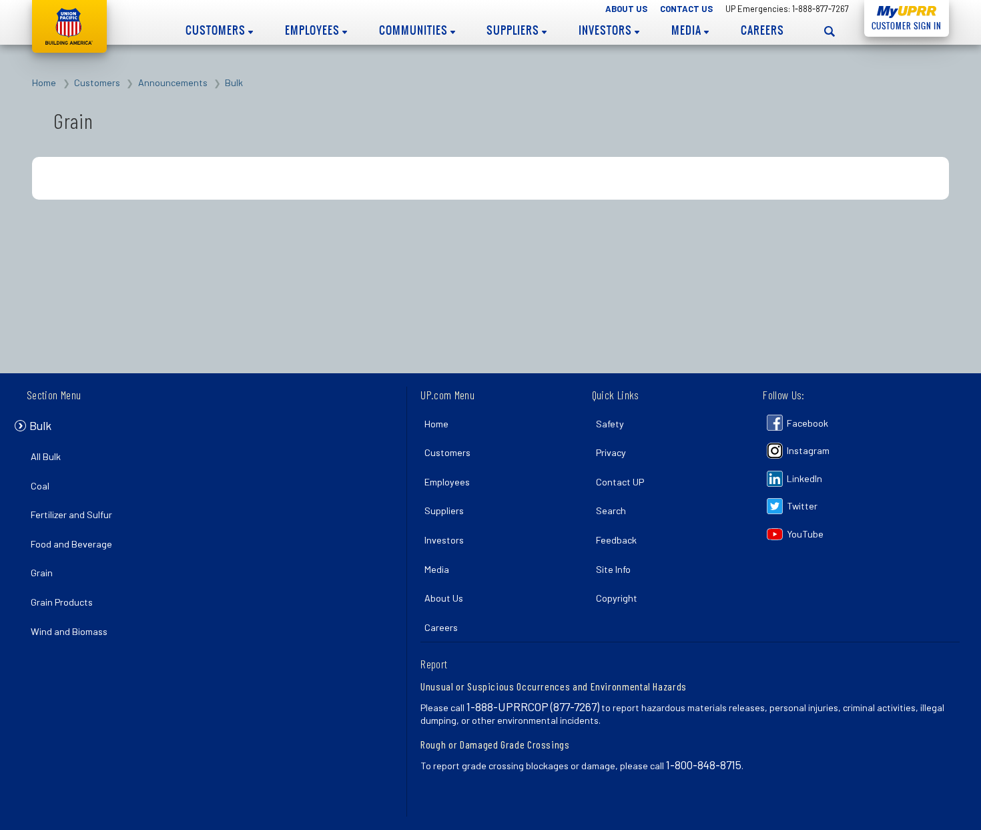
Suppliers (514, 30)
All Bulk (46, 456)
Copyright (616, 598)
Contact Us (686, 8)
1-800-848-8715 (703, 764)
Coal (40, 485)
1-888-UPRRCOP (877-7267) (532, 706)
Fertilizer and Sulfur (71, 514)
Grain (42, 572)
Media (687, 30)
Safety (610, 423)
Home (44, 82)
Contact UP (620, 481)
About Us (626, 8)
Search (611, 510)
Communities (414, 30)
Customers (217, 30)
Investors (607, 30)
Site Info (613, 569)
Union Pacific (69, 26)
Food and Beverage (71, 544)
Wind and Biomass (69, 631)
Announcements (173, 82)
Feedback (616, 540)
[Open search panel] (829, 31)
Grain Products (62, 602)
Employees (313, 30)
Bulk (234, 82)
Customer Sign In (903, 25)
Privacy (611, 452)
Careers (762, 30)
